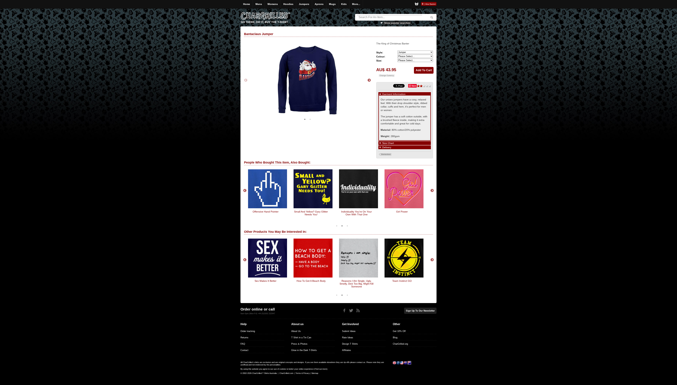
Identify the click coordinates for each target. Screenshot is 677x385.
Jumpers (304, 4)
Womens (272, 4)
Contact (244, 350)
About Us (296, 331)
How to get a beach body (257, 280)
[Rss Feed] (358, 310)
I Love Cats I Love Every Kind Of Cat (379, 213)
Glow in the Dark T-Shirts (304, 350)
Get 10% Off (399, 331)
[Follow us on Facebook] (344, 310)
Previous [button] (246, 80)
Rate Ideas (347, 337)
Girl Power (334, 211)
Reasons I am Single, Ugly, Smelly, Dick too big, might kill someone (303, 283)
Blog (395, 337)
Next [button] (369, 80)
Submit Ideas (349, 331)
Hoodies (288, 4)
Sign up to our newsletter (420, 310)
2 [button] (310, 119)
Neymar (425, 211)
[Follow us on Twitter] (351, 310)
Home (246, 4)
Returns (244, 337)
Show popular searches (397, 22)
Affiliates (346, 350)
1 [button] (305, 119)
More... (356, 4)
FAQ (242, 344)
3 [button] (347, 226)
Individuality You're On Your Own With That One (289, 213)
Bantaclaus (386, 154)
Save (414, 85)
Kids (344, 4)
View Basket (430, 4)
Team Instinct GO (348, 280)
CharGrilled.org (400, 344)
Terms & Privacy (302, 373)
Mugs (332, 4)
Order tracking (247, 331)
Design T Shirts (350, 344)
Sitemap (314, 373)
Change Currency (387, 75)
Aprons (319, 4)
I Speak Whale (394, 280)
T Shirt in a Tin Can (301, 337)
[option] (307, 80)
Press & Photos (299, 344)
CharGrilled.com (286, 373)
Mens (258, 4)
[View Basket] (416, 4)
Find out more (321, 369)
